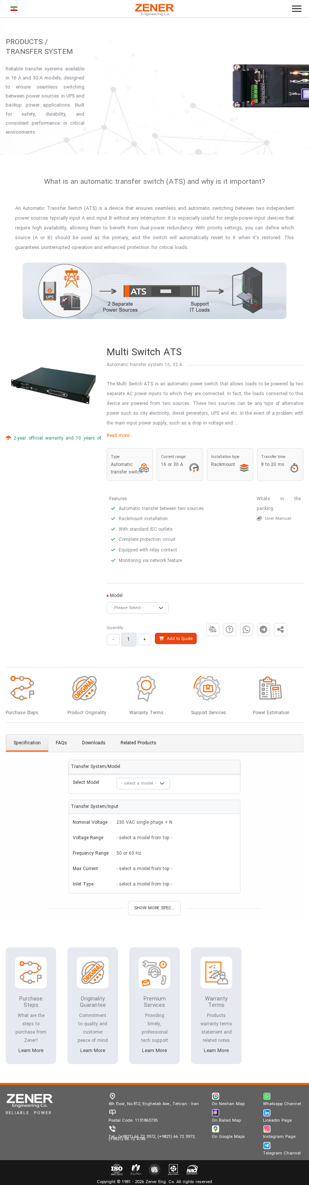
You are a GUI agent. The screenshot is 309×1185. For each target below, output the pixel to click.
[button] (212, 629)
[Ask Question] (229, 629)
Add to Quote (178, 639)
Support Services (208, 713)
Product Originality (86, 713)
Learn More (30, 1051)
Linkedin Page (277, 1121)
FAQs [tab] (61, 743)
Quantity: (115, 628)
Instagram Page (279, 1137)
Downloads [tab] (94, 743)
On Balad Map (226, 1121)
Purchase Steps (22, 713)
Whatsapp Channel (282, 1104)
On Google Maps (228, 1137)
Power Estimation (271, 713)
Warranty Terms (146, 713)
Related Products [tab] (138, 743)
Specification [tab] (27, 743)
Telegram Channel (282, 1153)
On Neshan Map (228, 1104)
